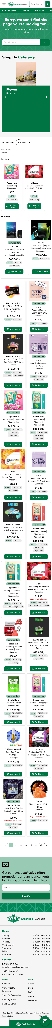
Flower (11, 89)
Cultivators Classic (13, 749)
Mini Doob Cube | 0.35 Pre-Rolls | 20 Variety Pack (13, 362)
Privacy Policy (7, 1016)
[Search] (47, 4)
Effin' (38, 307)
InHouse (13, 471)
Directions (33, 1000)
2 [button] (15, 845)
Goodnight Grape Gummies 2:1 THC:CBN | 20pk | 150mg (38, 481)
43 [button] (41, 845)
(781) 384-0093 (10, 963)
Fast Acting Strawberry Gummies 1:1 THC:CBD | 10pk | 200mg (38, 589)
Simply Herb (13, 700)
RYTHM (14, 247)
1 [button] (10, 845)
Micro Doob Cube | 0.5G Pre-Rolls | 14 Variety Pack (38, 645)
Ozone (39, 801)
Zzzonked (13, 644)
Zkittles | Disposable (39, 703)
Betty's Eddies (13, 805)
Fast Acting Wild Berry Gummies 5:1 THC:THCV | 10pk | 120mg (38, 755)
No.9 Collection (13, 303)
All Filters (9, 142)
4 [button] (26, 845)
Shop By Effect (9, 999)
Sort (19, 140)
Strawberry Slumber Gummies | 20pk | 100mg (13, 649)
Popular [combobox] (22, 142)
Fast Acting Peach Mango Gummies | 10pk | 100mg (13, 477)
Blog (30, 987)
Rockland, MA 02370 (12, 974)
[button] (4, 4)
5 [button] (31, 845)
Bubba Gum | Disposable (13, 419)
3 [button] (21, 845)
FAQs (30, 992)
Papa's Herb (13, 416)
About (31, 983)
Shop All (6, 983)
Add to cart (16, 272)
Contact (31, 996)
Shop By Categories (11, 995)
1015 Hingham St (10, 971)
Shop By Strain (9, 1003)
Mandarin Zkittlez (13, 703)
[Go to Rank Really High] (26, 1024)
